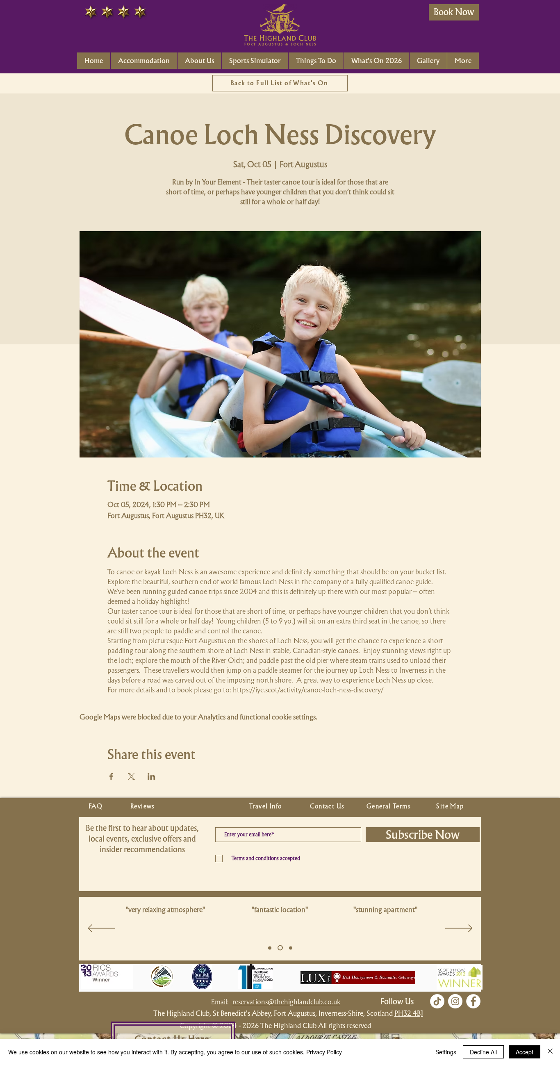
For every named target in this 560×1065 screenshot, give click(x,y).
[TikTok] (437, 1001)
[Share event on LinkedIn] (151, 776)
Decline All (483, 1052)
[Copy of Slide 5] (280, 948)
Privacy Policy (324, 1052)
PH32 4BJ (408, 1013)
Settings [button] (445, 1052)
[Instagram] (455, 1001)
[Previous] (101, 928)
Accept (524, 1052)
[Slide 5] (269, 947)
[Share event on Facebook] (111, 776)
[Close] (550, 1051)
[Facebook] (473, 1001)
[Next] (459, 928)
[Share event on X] (131, 776)
